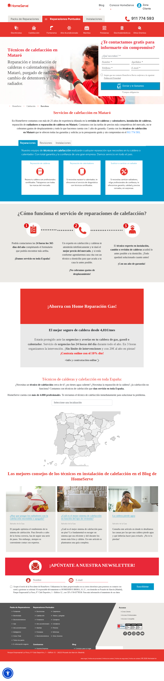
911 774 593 (142, 18)
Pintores (55, 628)
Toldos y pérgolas (58, 615)
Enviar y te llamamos (133, 86)
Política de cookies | (108, 658)
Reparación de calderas (40, 163)
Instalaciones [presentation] (63, 142)
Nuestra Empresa (42, 648)
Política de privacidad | (95, 658)
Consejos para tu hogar (83, 648)
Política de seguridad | (122, 658)
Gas (14, 624)
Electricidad (17, 615)
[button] (7, 673)
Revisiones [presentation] (46, 142)
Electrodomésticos (19, 620)
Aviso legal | (84, 658)
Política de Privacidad (112, 78)
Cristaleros (56, 624)
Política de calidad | (135, 658)
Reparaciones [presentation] (28, 142)
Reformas (55, 632)
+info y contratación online (81, 360)
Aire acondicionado (19, 628)
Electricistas (40, 611)
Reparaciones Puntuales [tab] (64, 19)
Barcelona (45, 106)
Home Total (17, 636)
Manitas (39, 628)
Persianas (39, 632)
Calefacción (31, 106)
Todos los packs (18, 640)
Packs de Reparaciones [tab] (25, 19)
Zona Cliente (126, 611)
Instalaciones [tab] (94, 19)
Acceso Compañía (128, 619)
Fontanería (16, 611)
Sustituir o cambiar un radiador (124, 163)
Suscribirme (143, 586)
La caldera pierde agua (123, 515)
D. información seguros (21, 644)
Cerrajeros (56, 620)
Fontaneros (40, 620)
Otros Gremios (57, 636)
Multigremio (17, 632)
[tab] (28, 143)
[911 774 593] (127, 18)
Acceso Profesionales (129, 615)
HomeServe (17, 106)
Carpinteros (56, 611)
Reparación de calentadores (82, 163)
